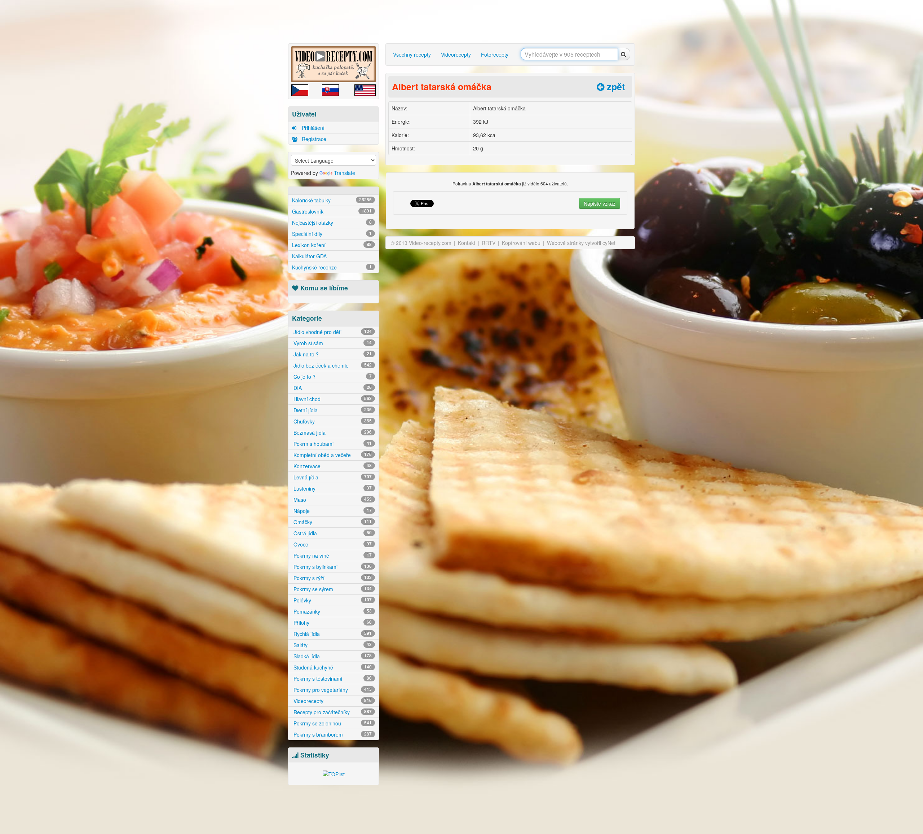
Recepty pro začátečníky (332, 712)
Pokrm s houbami (332, 443)
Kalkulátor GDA (309, 256)
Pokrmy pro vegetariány (332, 689)
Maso (332, 499)
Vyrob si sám (332, 343)
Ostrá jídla (332, 533)
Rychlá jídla (332, 633)
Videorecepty (332, 700)
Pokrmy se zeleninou (332, 723)
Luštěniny (332, 488)
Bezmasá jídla (332, 432)
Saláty (332, 645)
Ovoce (332, 544)
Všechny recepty (412, 54)
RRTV (488, 242)
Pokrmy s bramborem (332, 734)
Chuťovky (332, 421)
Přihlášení (312, 127)
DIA (332, 387)
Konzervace (332, 466)
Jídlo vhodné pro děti (332, 331)
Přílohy (332, 622)
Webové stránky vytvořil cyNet (581, 242)
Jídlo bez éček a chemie (332, 365)
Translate (344, 172)
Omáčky (332, 522)
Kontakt (466, 242)
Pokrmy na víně (332, 555)
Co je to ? (332, 376)
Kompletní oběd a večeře (332, 454)
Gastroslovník (332, 211)
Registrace (313, 138)
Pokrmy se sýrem (332, 589)
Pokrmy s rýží (332, 577)
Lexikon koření (332, 245)
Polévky (332, 600)
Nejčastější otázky (332, 222)
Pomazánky (332, 611)
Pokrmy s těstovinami (332, 678)
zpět (614, 86)
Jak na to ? (332, 354)
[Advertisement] (258, 113)
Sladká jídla (332, 656)
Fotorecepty (494, 54)
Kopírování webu (521, 242)
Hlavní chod (332, 399)
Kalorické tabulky (332, 200)
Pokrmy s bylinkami (332, 566)
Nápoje (332, 510)
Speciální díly (332, 233)
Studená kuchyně (332, 667)
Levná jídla (332, 477)
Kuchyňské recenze (332, 267)
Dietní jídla (332, 410)
